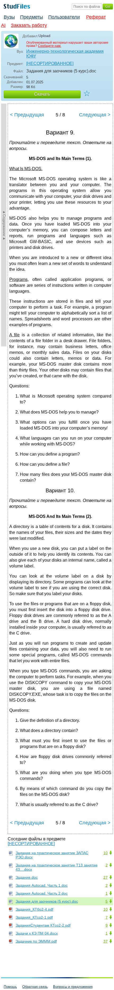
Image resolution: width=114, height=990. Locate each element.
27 (105, 877)
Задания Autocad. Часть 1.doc (42, 885)
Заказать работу (29, 25)
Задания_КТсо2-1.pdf (34, 917)
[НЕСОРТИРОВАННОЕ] (49, 63)
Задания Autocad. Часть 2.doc (42, 893)
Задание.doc (27, 877)
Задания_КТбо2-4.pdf (34, 909)
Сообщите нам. (49, 45)
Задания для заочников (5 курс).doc (47, 901)
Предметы (31, 17)
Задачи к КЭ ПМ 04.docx (37, 933)
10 (105, 853)
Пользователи (64, 17)
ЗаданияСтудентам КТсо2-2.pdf (43, 925)
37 (105, 941)
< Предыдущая (27, 114)
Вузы (9, 17)
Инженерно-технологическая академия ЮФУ (65, 53)
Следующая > (95, 114)
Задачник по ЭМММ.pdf (36, 941)
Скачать (42, 94)
